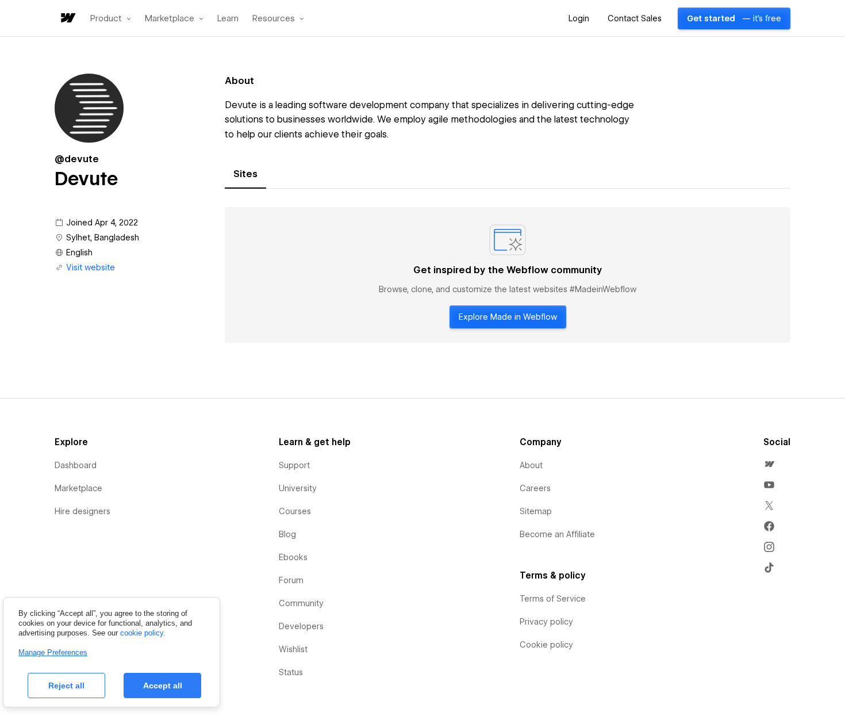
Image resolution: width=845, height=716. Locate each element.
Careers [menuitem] (535, 488)
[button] (110, 18)
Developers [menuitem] (301, 626)
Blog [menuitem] (287, 534)
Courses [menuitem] (295, 511)
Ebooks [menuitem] (293, 557)
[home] (67, 19)
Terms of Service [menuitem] (553, 598)
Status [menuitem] (291, 672)
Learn (228, 19)
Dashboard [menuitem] (76, 465)
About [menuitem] (531, 465)
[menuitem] (769, 464)
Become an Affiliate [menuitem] (557, 534)
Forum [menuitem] (291, 580)
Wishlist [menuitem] (293, 649)
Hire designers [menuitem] (82, 511)
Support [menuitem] (294, 465)
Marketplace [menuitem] (78, 488)
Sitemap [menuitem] (536, 511)
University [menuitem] (298, 488)
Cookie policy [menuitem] (546, 644)
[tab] (245, 174)
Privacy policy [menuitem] (546, 621)
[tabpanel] (507, 275)
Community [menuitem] (301, 603)
